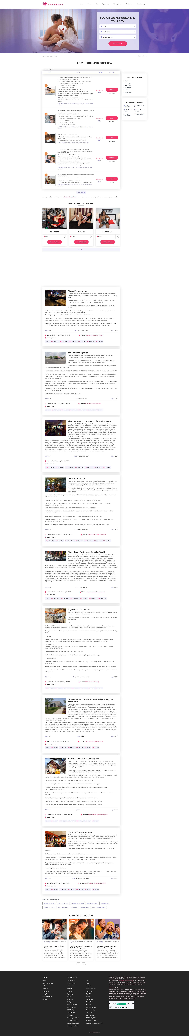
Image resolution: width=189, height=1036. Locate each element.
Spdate (88, 996)
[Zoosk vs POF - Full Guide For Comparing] (54, 929)
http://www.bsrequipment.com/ (94, 741)
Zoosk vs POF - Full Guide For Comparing (54, 947)
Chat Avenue (70, 986)
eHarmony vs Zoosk (72, 1026)
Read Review (112, 93)
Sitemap (44, 999)
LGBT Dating (89, 999)
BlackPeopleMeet (91, 988)
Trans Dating (71, 1015)
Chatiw (88, 983)
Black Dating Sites (63, 903)
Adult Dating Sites (63, 907)
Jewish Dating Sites (92, 903)
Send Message (54, 242)
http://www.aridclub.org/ (92, 681)
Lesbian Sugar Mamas (139, 106)
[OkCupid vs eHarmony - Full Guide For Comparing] (107, 929)
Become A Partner (47, 996)
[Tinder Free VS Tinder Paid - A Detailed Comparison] (81, 929)
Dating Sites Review (47, 983)
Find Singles (117, 43)
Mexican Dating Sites (49, 903)
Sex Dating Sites (71, 1007)
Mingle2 (88, 986)
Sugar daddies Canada (139, 110)
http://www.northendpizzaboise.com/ (95, 883)
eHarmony (70, 999)
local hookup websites (70, 197)
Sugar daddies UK (127, 106)
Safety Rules (45, 994)
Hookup (88, 1004)
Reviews (90, 4)
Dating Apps (70, 1002)
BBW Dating (70, 1010)
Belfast (127, 90)
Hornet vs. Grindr (91, 1020)
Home (82, 4)
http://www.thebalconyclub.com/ (96, 592)
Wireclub (69, 991)
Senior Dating (71, 1012)
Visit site (111, 89)
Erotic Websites (105, 903)
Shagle (69, 996)
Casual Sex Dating (91, 1007)
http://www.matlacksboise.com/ (94, 335)
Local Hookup (141, 4)
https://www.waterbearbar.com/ (97, 534)
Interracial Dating (72, 1004)
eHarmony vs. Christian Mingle (94, 1023)
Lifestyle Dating (84, 907)
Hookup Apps (117, 4)
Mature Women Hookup (98, 907)
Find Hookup (129, 4)
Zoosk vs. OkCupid (72, 1020)
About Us (45, 988)
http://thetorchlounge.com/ (93, 403)
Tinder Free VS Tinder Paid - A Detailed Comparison (81, 947)
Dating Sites (89, 1002)
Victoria (127, 81)
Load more (81, 192)
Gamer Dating (90, 1015)
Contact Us (45, 991)
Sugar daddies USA (127, 114)
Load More (81, 250)
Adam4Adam (71, 980)
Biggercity (70, 994)
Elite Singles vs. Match (73, 1023)
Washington (128, 87)
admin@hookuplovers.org (126, 981)
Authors (44, 986)
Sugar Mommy (141, 114)
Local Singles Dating (72, 1018)
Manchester (128, 92)
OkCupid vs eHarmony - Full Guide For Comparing (107, 947)
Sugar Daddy (105, 4)
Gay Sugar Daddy (127, 110)
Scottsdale (128, 85)
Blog (97, 4)
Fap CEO (88, 994)
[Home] (52, 4)
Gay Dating (89, 1012)
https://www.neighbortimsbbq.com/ (98, 814)
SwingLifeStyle (71, 983)
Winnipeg (127, 83)
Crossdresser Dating (49, 907)
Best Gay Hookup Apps (78, 903)
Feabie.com (89, 991)
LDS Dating (74, 907)
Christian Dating (90, 1010)
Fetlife (87, 980)
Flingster (69, 988)
